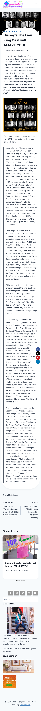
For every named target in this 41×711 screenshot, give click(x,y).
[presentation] (20, 547)
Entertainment (9, 31)
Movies (19, 31)
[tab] (16, 580)
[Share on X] (38, 353)
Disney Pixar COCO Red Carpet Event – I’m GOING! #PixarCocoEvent (11, 509)
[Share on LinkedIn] (38, 362)
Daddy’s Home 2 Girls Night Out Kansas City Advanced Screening (31, 510)
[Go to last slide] (6, 556)
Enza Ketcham (10, 50)
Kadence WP (25, 705)
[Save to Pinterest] (38, 358)
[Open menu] (36, 4)
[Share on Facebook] (38, 349)
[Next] (35, 556)
